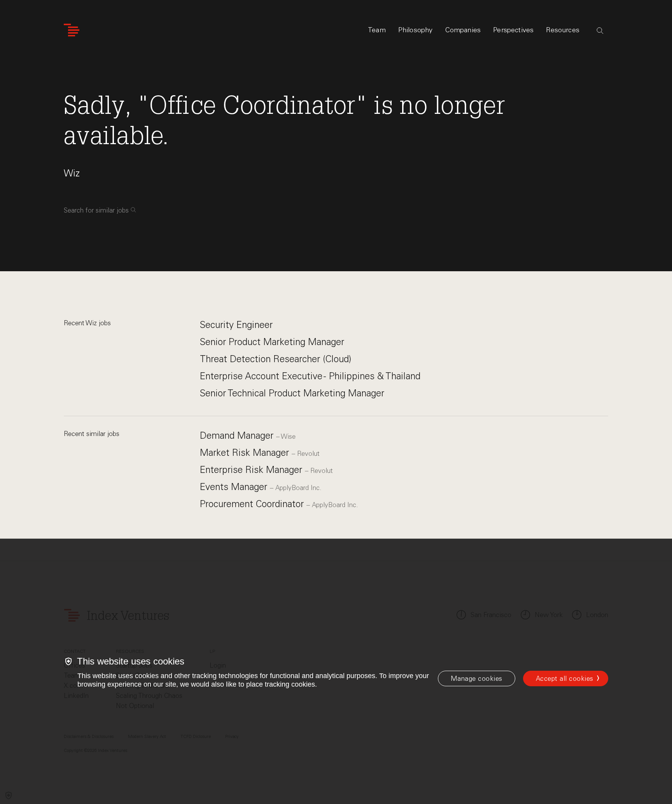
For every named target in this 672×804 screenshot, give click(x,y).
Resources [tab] (562, 30)
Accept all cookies (564, 678)
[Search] (600, 30)
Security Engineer (236, 324)
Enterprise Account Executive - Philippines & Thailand (310, 376)
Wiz (72, 173)
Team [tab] (377, 30)
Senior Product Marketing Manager (272, 341)
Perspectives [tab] (513, 30)
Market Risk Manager (246, 452)
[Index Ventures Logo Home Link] (71, 30)
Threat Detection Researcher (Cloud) (275, 359)
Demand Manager (238, 435)
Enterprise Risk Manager (252, 469)
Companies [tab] (463, 30)
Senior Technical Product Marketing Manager (292, 393)
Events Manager (235, 486)
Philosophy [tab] (415, 30)
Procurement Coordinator (253, 503)
